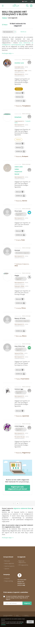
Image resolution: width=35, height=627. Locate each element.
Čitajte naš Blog (8, 581)
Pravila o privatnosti (26, 616)
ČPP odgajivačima (23, 565)
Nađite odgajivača (9, 563)
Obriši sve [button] (23, 32)
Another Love (19, 63)
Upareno (6, 568)
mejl (23, 585)
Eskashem (18, 117)
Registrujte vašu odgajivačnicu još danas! (17, 488)
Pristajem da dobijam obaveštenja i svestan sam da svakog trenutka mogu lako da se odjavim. (17, 597)
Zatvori (30, 621)
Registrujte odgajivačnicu (22, 561)
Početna (4, 18)
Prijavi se (27, 603)
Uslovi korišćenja (18, 616)
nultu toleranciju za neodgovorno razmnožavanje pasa (17, 43)
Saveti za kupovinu (9, 566)
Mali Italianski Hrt (8, 32)
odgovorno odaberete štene (22, 508)
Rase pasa (7, 561)
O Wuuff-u (7, 578)
